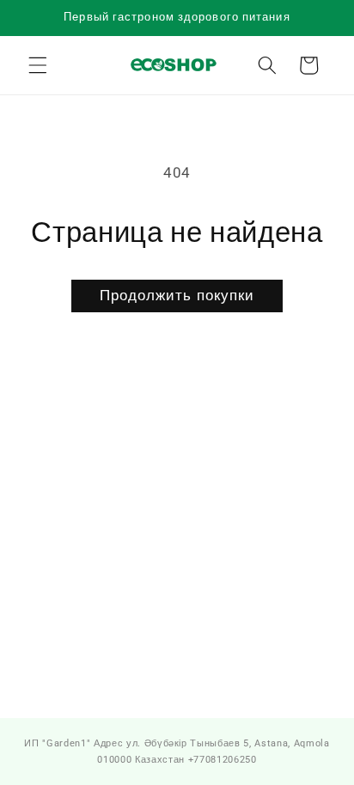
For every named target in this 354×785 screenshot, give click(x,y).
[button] (37, 65)
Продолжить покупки (177, 295)
